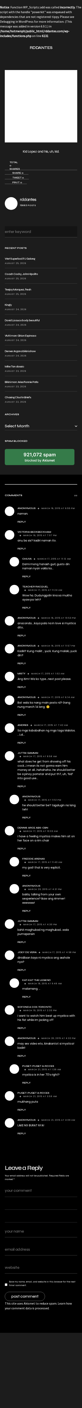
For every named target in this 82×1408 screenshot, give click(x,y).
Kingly (8, 305)
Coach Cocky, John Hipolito (21, 274)
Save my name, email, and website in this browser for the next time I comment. (42, 1283)
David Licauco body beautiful (22, 320)
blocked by (39, 457)
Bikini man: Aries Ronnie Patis (21, 382)
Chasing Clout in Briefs (18, 397)
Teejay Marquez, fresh (18, 289)
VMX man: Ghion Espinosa (20, 335)
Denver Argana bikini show (20, 351)
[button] (6, 47)
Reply (22, 521)
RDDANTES (41, 47)
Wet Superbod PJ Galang (20, 258)
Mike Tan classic (14, 366)
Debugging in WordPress (16, 21)
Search (73, 231)
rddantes (28, 199)
